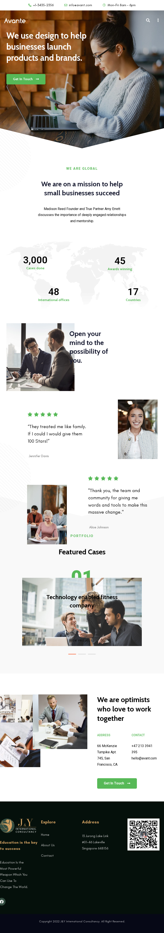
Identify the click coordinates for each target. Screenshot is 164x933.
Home (45, 835)
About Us (47, 845)
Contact (47, 855)
